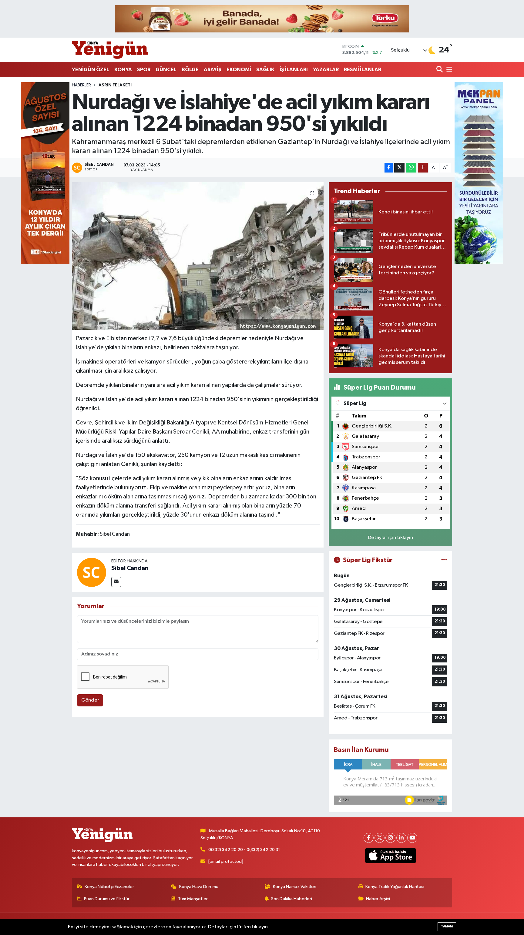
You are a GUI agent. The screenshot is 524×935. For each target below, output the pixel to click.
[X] (380, 838)
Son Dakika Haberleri (291, 898)
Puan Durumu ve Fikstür (106, 898)
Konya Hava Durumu (198, 886)
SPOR (143, 69)
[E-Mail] (116, 582)
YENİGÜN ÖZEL (90, 69)
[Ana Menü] (448, 69)
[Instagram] (390, 838)
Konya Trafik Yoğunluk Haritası (394, 886)
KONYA (123, 69)
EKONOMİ (239, 69)
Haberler (81, 85)
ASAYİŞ (212, 69)
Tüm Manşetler (193, 898)
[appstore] (391, 855)
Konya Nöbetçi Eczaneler (109, 886)
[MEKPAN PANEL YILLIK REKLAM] (479, 173)
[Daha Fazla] (423, 168)
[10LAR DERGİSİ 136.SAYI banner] (45, 173)
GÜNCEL (166, 69)
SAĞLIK (265, 69)
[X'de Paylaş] (399, 168)
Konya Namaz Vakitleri (294, 886)
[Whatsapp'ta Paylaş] (411, 168)
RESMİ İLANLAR (362, 69)
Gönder (90, 700)
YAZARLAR (326, 69)
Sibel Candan (130, 568)
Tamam (447, 926)
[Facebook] (369, 838)
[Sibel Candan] (91, 572)
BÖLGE (190, 69)
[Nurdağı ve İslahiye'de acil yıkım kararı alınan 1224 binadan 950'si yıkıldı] (198, 256)
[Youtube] (412, 838)
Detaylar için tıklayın (390, 537)
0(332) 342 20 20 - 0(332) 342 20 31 (244, 849)
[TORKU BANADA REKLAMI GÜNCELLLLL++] (262, 18)
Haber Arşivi (378, 898)
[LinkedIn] (401, 838)
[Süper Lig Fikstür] (444, 560)
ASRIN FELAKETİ (115, 85)
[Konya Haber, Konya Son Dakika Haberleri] (110, 50)
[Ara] (440, 69)
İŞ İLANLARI (294, 69)
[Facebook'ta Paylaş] (389, 168)
